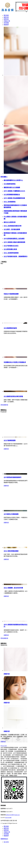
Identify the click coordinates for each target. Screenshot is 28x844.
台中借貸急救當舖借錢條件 (12, 477)
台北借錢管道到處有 (10, 328)
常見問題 (6, 22)
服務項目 (6, 19)
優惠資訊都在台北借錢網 (12, 187)
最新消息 (6, 17)
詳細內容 (6, 449)
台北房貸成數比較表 (10, 249)
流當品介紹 (7, 21)
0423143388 (8, 817)
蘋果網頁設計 (4, 838)
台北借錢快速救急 (10, 184)
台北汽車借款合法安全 (11, 246)
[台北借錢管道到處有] (15, 323)
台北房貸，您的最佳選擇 (12, 229)
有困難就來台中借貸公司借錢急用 (15, 362)
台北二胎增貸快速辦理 (11, 253)
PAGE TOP (4, 745)
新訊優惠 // (4, 177)
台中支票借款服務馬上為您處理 (14, 238)
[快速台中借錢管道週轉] (15, 288)
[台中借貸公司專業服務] (15, 510)
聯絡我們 (6, 24)
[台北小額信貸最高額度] (15, 547)
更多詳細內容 (4, 404)
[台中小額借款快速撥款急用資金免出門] (15, 621)
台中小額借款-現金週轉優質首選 (14, 198)
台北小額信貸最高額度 (11, 551)
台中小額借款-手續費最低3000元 (14, 191)
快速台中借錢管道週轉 (11, 294)
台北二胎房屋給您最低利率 (12, 226)
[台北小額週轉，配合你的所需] (15, 584)
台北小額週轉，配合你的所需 (13, 588)
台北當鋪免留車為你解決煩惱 (13, 396)
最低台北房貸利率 (10, 222)
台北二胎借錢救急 (10, 202)
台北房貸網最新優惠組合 (12, 194)
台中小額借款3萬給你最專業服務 (14, 242)
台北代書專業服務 (10, 440)
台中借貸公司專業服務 (11, 514)
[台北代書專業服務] (15, 437)
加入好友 (6, 842)
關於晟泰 (6, 15)
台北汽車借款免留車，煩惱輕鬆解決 (15, 256)
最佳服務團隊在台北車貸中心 (13, 180)
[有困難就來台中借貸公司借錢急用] (15, 357)
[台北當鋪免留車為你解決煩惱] (15, 391)
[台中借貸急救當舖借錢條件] (15, 474)
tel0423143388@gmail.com (13, 814)
